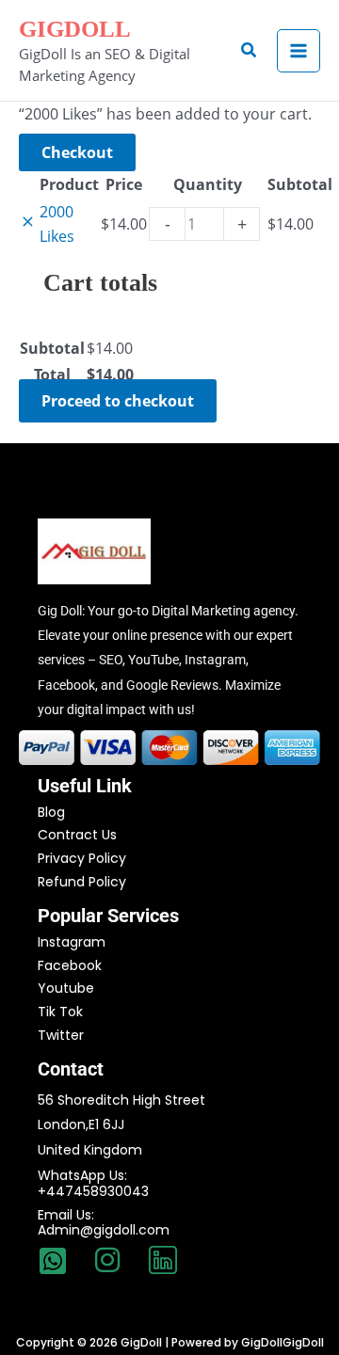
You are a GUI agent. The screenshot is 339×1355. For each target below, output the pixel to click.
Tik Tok (60, 1011)
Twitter (61, 1035)
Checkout (77, 152)
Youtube (66, 988)
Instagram (71, 942)
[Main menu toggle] (298, 50)
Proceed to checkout (117, 401)
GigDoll (75, 28)
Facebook (70, 965)
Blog (51, 812)
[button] (249, 51)
